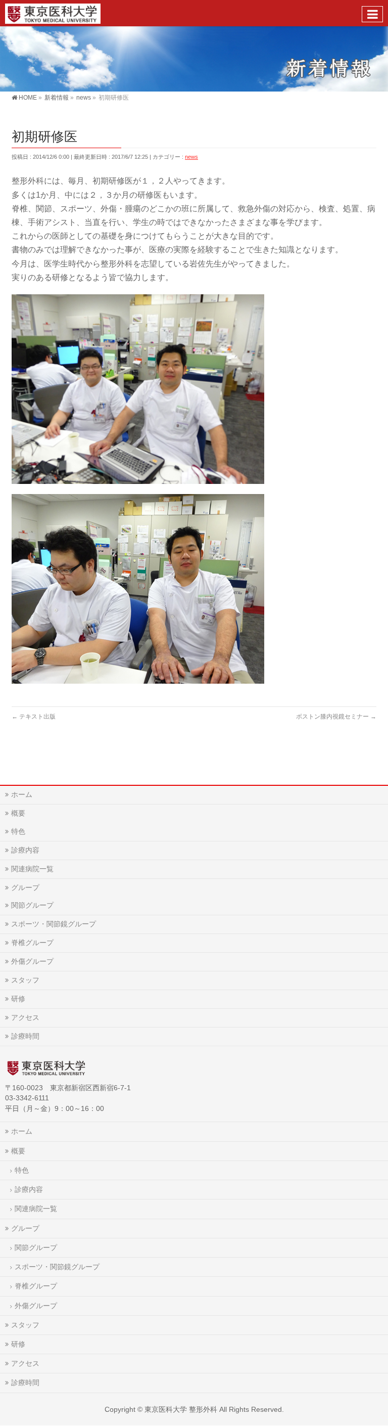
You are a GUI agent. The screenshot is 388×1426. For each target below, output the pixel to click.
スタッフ (25, 980)
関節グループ (32, 905)
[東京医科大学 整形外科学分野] (53, 13)
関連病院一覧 (32, 869)
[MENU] (372, 14)
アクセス (25, 1017)
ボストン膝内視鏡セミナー (336, 716)
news (191, 157)
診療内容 (25, 850)
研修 (18, 999)
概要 (18, 813)
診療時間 (25, 1036)
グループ (25, 887)
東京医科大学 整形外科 (180, 1409)
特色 (18, 831)
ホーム (21, 794)
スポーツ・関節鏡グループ (53, 924)
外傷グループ (32, 961)
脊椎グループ (32, 943)
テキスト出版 (34, 716)
